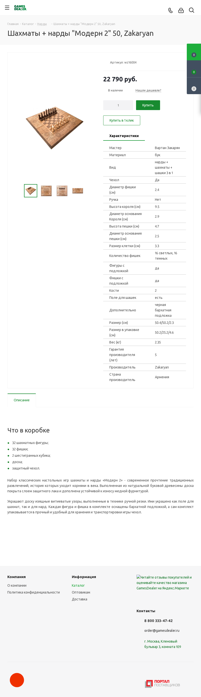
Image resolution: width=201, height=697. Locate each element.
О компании (16, 585)
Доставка (79, 599)
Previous (18, 190)
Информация (84, 577)
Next (89, 190)
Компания (16, 577)
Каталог (78, 585)
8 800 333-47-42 (158, 621)
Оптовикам (81, 592)
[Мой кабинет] (181, 11)
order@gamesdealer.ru (161, 631)
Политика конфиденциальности (33, 592)
